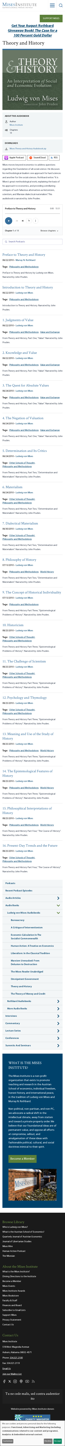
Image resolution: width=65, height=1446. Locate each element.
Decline (48, 1441)
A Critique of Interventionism (27, 927)
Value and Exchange (50, 332)
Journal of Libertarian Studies (16, 1241)
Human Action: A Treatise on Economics (32, 946)
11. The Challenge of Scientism (24, 661)
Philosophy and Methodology (24, 267)
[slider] (32, 213)
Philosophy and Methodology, (24, 332)
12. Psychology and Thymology (24, 698)
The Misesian (8, 1256)
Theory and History (21, 986)
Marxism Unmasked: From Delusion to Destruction (25, 963)
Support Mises (51, 18)
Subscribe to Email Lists (14, 1310)
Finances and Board (12, 1305)
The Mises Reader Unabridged (27, 972)
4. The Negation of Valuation (23, 418)
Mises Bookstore (10, 1296)
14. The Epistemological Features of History (27, 774)
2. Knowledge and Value (19, 353)
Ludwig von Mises (24, 293)
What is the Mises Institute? (16, 1272)
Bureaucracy (17, 920)
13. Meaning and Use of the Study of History (27, 736)
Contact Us (8, 1325)
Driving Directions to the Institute (19, 1276)
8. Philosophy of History (19, 560)
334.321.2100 (16, 1358)
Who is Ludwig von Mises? (15, 1227)
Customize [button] (8, 1441)
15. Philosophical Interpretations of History (27, 811)
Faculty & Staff (9, 1300)
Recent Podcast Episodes (18, 891)
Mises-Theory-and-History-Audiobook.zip (28, 149)
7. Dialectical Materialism (20, 523)
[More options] (35, 221)
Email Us (6, 1369)
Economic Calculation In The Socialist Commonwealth (26, 937)
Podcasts (10, 883)
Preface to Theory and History (23, 255)
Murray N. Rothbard (25, 260)
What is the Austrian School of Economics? (23, 1232)
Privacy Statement (11, 1320)
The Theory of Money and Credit (28, 994)
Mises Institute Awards (13, 1291)
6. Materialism (12, 487)
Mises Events (8, 1286)
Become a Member (22, 1158)
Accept (57, 1441)
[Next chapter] (23, 221)
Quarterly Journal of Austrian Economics (22, 1237)
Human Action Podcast (14, 1251)
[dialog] (32, 1433)
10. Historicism (13, 625)
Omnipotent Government (25, 979)
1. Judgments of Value (17, 320)
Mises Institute (16, 125)
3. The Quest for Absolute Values (25, 385)
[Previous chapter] (17, 221)
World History (47, 572)
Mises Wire (7, 1246)
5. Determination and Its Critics (24, 451)
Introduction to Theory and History (27, 287)
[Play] (8, 220)
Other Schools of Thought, (22, 463)
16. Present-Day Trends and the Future (29, 845)
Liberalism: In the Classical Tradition (30, 953)
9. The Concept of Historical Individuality (31, 592)
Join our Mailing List (12, 1374)
